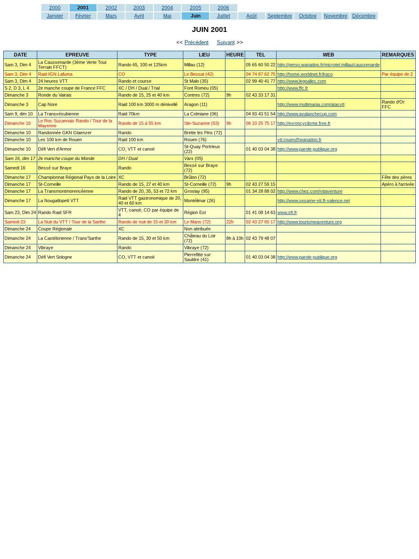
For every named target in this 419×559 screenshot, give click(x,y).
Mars (111, 16)
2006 (223, 8)
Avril (139, 16)
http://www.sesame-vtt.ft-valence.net (313, 200)
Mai (167, 16)
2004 (167, 8)
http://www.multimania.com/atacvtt (311, 104)
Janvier (55, 16)
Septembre (280, 16)
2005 (195, 8)
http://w (284, 88)
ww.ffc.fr (300, 88)
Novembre (335, 16)
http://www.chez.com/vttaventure (309, 191)
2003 (139, 8)
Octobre (308, 16)
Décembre (364, 16)
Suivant (226, 42)
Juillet (223, 16)
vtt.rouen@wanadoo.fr (299, 139)
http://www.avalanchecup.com (307, 113)
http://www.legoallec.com (301, 81)
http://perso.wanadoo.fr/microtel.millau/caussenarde (328, 64)
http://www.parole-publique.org (307, 149)
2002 (111, 8)
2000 (55, 8)
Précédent (197, 42)
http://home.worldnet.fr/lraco (305, 74)
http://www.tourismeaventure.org (309, 221)
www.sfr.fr (287, 212)
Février (83, 16)
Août (251, 16)
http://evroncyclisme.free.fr (304, 123)
